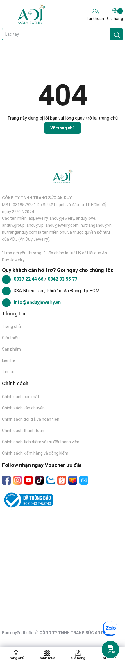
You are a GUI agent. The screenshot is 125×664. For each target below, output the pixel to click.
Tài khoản (109, 658)
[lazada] (72, 480)
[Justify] (117, 34)
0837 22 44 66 (29, 279)
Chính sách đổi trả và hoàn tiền (30, 419)
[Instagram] (17, 480)
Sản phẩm (11, 349)
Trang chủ (11, 326)
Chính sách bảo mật (20, 396)
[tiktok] (39, 480)
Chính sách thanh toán (23, 430)
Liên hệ (8, 360)
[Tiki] (83, 480)
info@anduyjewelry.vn (37, 302)
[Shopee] (61, 480)
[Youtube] (28, 480)
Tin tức (9, 371)
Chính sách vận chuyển (23, 408)
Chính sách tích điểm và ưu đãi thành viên (40, 442)
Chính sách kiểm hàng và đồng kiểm (35, 453)
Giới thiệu (11, 337)
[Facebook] (6, 480)
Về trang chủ (62, 128)
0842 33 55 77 (62, 279)
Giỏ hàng (115, 18)
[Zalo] (50, 480)
